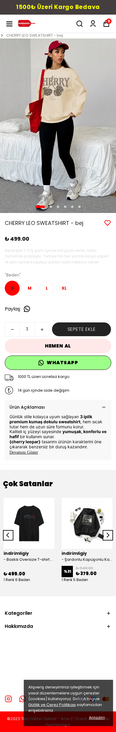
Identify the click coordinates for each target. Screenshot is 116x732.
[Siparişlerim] (93, 23)
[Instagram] (8, 698)
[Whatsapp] (22, 698)
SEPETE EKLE (82, 329)
